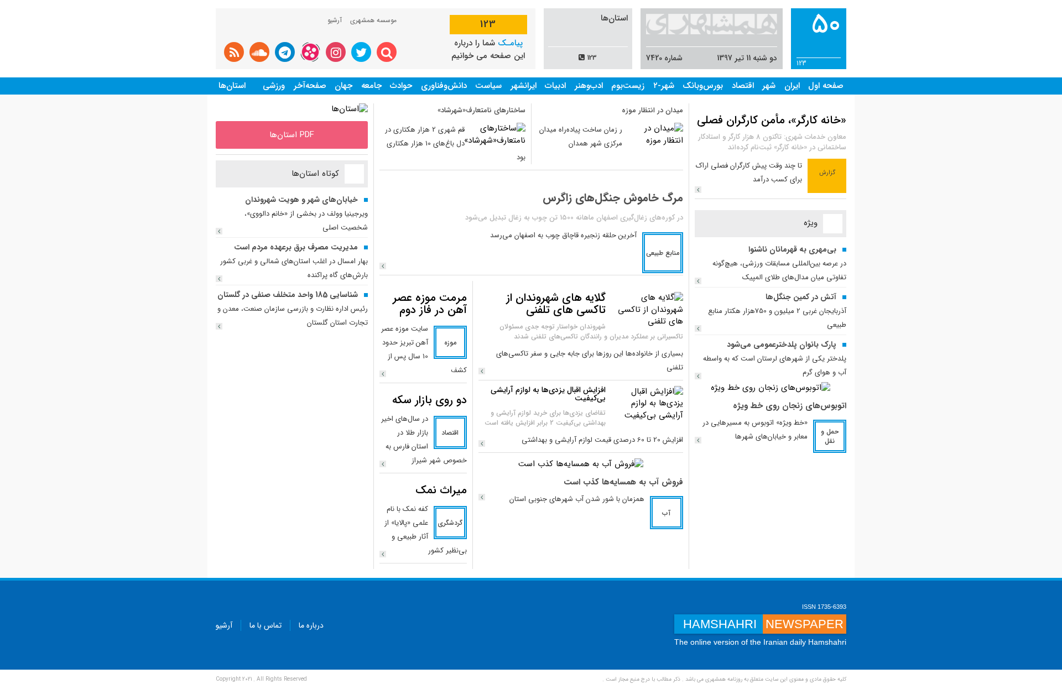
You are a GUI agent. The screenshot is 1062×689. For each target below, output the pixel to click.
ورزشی (274, 85)
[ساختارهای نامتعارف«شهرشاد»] (494, 134)
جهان (343, 85)
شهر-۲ (663, 85)
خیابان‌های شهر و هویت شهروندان (301, 200)
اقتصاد (743, 85)
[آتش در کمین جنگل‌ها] (698, 328)
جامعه (371, 85)
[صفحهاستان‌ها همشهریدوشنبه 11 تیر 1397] (349, 109)
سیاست (488, 85)
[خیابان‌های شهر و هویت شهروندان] (219, 231)
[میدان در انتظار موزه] (655, 134)
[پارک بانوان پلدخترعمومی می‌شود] (698, 376)
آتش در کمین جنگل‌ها (801, 297)
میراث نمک (441, 490)
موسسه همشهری (373, 20)
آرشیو (334, 20)
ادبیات (555, 85)
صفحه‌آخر (310, 85)
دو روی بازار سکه (429, 400)
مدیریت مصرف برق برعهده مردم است (296, 247)
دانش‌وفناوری (444, 85)
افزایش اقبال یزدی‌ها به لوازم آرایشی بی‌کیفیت (548, 394)
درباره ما (311, 625)
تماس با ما (265, 625)
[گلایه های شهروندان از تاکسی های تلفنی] (647, 309)
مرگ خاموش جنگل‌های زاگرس (613, 197)
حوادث (401, 85)
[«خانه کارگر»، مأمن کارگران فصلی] (698, 189)
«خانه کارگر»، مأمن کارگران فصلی (771, 120)
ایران (792, 85)
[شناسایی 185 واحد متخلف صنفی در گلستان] (219, 326)
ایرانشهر (524, 85)
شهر (768, 85)
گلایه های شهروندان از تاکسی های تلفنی (556, 304)
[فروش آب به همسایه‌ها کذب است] (580, 464)
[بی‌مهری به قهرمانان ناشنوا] (698, 281)
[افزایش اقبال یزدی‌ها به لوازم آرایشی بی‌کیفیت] (647, 403)
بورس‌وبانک (703, 85)
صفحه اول (826, 85)
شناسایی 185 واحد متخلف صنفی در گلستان (287, 295)
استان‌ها (232, 85)
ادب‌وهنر (589, 85)
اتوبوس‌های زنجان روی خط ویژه (789, 406)
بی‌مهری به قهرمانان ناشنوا (792, 249)
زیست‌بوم (627, 85)
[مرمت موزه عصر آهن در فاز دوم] (382, 373)
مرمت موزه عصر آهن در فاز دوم (430, 304)
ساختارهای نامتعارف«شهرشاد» (481, 110)
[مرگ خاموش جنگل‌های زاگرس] (382, 266)
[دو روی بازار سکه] (382, 464)
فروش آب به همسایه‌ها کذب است (623, 482)
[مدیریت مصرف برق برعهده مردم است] (219, 278)
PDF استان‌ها (291, 135)
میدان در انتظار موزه (652, 110)
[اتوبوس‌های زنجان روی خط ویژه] (770, 387)
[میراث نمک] (382, 554)
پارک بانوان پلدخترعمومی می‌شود (781, 344)
